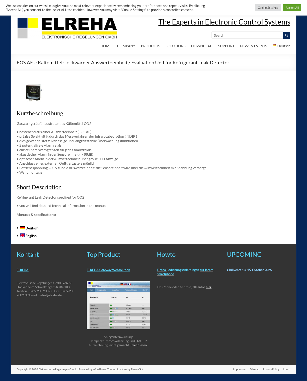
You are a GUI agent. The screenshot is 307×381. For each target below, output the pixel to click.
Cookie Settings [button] (268, 7)
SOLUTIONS (175, 46)
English (31, 235)
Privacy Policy (271, 369)
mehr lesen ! (140, 345)
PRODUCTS (150, 46)
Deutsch (31, 228)
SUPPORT (226, 46)
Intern (286, 369)
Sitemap (254, 369)
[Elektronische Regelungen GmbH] (67, 19)
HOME (105, 46)
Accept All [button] (292, 7)
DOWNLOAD (202, 46)
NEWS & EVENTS (253, 46)
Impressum (239, 369)
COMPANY (126, 46)
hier (208, 287)
